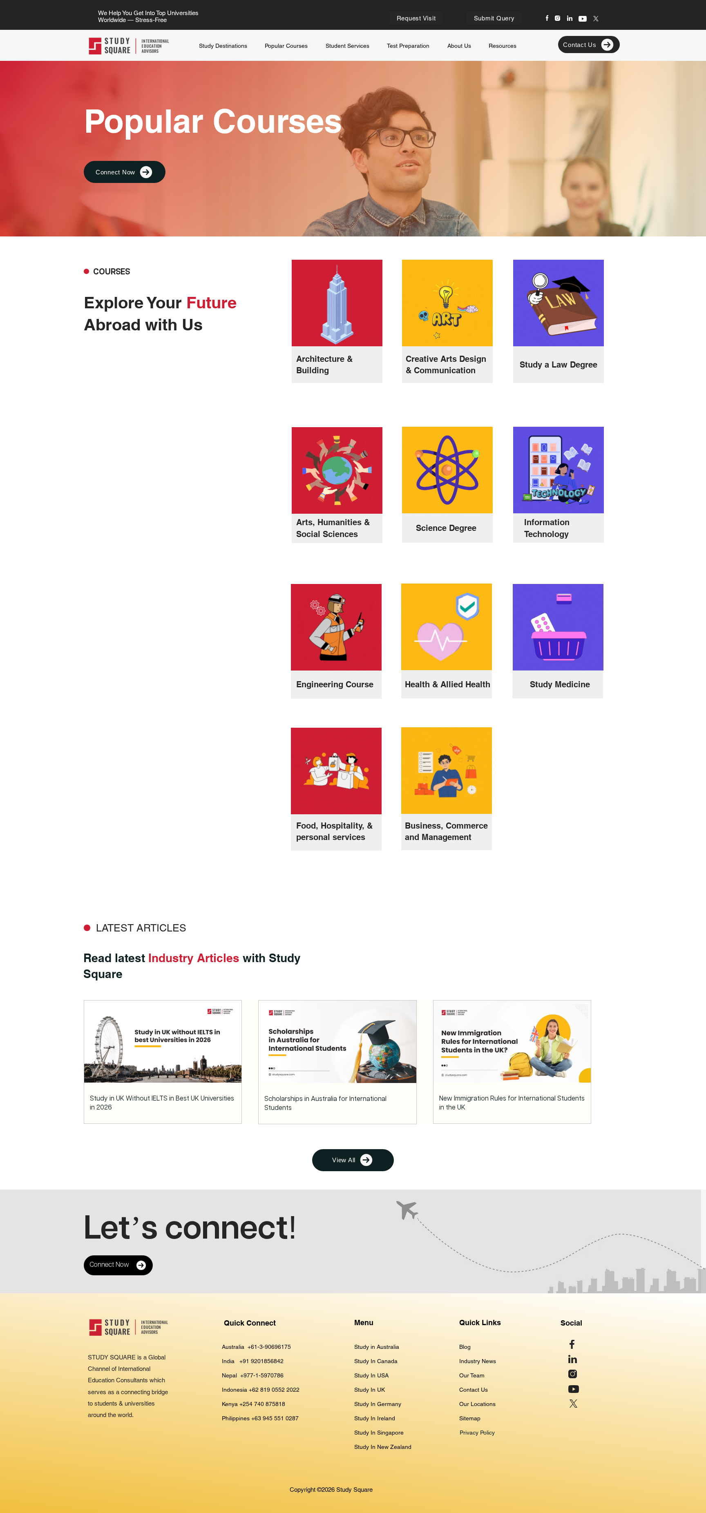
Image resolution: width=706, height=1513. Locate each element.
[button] (347, 46)
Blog (465, 1347)
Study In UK (369, 1389)
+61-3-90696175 (269, 1347)
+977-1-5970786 (262, 1375)
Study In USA (371, 1375)
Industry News (477, 1361)
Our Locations (477, 1404)
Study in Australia (377, 1347)
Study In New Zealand (382, 1447)
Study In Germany (377, 1404)
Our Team (472, 1375)
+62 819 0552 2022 (274, 1389)
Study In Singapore (379, 1432)
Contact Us (473, 1389)
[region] (337, 331)
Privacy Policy (478, 1432)
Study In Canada (376, 1361)
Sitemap (469, 1418)
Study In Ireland (374, 1418)
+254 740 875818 (262, 1404)
